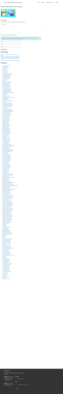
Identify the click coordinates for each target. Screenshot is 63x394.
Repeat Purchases (6, 241)
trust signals (5, 265)
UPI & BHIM (5, 268)
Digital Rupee (5, 130)
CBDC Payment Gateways (7, 92)
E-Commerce (5, 133)
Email (2, 44)
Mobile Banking (5, 186)
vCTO (4, 275)
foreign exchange (6, 159)
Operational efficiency (7, 198)
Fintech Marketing (6, 155)
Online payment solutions (7, 196)
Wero (4, 277)
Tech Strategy (5, 258)
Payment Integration (6, 211)
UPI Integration (5, 269)
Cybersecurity (5, 116)
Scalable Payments (6, 245)
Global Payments (6, 166)
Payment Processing (6, 218)
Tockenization (5, 259)
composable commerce (7, 104)
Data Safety (5, 119)
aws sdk (4, 79)
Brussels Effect (5, 84)
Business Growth (6, 85)
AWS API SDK (5, 78)
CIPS (3, 102)
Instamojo (4, 172)
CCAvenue (5, 93)
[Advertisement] (10, 324)
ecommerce (5, 135)
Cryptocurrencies (6, 113)
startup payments (6, 252)
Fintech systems (6, 157)
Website (2, 46)
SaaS (4, 244)
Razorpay (4, 235)
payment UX (5, 223)
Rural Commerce (6, 242)
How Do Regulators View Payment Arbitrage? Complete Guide (10, 60)
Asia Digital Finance (6, 77)
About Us (42, 2)
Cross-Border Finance (7, 110)
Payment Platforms (6, 217)
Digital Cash (5, 123)
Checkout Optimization (7, 100)
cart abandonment (6, 89)
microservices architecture (8, 184)
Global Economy (6, 164)
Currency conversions (7, 115)
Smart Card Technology (7, 248)
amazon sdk (5, 70)
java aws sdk (5, 176)
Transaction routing (6, 264)
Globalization (5, 169)
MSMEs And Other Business (8, 189)
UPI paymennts (5, 270)
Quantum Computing (6, 232)
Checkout (4, 98)
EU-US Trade (5, 143)
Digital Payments (6, 129)
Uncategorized (5, 266)
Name (2, 41)
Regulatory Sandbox (6, 239)
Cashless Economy (6, 91)
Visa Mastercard (6, 276)
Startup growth (5, 251)
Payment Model (6, 213)
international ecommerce (7, 173)
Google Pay (5, 170)
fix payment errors (6, 158)
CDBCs (4, 95)
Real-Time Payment (6, 238)
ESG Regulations (6, 138)
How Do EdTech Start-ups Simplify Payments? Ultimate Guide (10, 56)
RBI (3, 236)
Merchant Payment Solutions (8, 182)
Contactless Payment (7, 105)
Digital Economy (6, 125)
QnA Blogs (5, 229)
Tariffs (4, 257)
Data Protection (6, 118)
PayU (4, 225)
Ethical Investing (6, 139)
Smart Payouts (5, 249)
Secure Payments (6, 246)
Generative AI (5, 162)
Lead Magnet (5, 178)
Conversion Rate (6, 106)
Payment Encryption (6, 204)
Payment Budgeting (6, 202)
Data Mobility (5, 117)
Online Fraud (5, 193)
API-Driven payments (7, 73)
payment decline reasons (7, 203)
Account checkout (6, 65)
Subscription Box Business (8, 255)
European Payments (6, 144)
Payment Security (6, 222)
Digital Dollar (5, 124)
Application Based (6, 75)
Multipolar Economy (6, 190)
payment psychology (7, 219)
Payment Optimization (7, 215)
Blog (53, 2)
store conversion (6, 253)
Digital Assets (5, 122)
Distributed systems (6, 132)
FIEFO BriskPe (5, 148)
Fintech (4, 152)
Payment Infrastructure (7, 210)
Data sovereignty (6, 120)
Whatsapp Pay (5, 278)
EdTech (4, 137)
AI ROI (4, 69)
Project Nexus (5, 228)
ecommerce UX (5, 136)
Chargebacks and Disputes (8, 97)
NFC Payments (5, 191)
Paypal (4, 224)
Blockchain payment (6, 82)
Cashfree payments (6, 90)
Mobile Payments (6, 188)
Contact (57, 2)
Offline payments (6, 192)
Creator (4, 107)
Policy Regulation (6, 226)
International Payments (7, 175)
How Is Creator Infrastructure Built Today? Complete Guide (10, 57)
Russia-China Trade (6, 243)
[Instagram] (18, 388)
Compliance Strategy (7, 103)
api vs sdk (4, 72)
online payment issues (7, 195)
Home (39, 2)
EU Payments (5, 140)
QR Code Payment (6, 230)
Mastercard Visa (6, 180)
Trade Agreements (6, 261)
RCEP (4, 237)
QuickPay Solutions (6, 233)
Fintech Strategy (6, 156)
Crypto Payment (6, 112)
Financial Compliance (7, 149)
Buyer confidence (6, 86)
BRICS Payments (6, 83)
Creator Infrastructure (7, 109)
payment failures (6, 206)
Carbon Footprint (6, 87)
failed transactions (6, 146)
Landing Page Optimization (8, 177)
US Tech (4, 272)
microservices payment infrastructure (10, 185)
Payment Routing (6, 221)
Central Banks (5, 96)
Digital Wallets (5, 131)
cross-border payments (7, 111)
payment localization (6, 212)
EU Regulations (5, 142)
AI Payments (5, 67)
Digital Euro (5, 126)
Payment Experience (6, 205)
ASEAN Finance (5, 76)
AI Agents (4, 66)
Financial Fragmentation (7, 150)
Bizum (4, 80)
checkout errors (6, 99)
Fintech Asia (5, 153)
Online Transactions (6, 197)
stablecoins (5, 250)
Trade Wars (5, 262)
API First (4, 71)
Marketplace (5, 179)
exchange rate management (8, 145)
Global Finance (5, 165)
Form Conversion (6, 160)
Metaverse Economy (6, 183)
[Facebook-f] (15, 388)
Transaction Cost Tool (7, 263)
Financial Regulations (7, 151)
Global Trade (5, 168)
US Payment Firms (6, 271)
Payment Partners (48, 2)
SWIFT (4, 256)
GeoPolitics (5, 163)
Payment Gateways (6, 209)
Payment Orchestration (7, 216)
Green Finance (5, 171)
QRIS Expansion (6, 231)
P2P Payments (5, 199)
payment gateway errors (7, 208)
